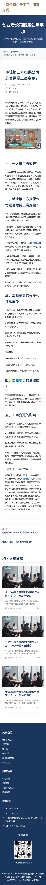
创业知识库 (13, 52)
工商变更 (19, 380)
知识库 (5, 748)
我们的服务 (7, 739)
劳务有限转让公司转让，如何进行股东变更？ (21, 532)
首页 (4, 52)
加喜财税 (25, 478)
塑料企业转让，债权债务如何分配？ (17, 542)
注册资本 (35, 243)
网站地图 (26, 879)
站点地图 (35, 879)
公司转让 (6, 744)
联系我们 (6, 762)
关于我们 (6, 753)
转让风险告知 (8, 758)
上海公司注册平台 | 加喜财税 (20, 7)
